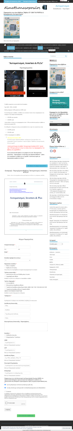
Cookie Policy (29, 428)
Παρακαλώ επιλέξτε (10, 264)
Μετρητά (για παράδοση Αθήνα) (14, 285)
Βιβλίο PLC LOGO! (19, 48)
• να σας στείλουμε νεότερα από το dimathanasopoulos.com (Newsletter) (25, 388)
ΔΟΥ (5, 348)
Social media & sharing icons (29, 430)
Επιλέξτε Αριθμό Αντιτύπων (12, 258)
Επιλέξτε (7, 333)
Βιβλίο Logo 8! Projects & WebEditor (48, 45)
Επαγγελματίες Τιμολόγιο (13, 337)
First (5, 249)
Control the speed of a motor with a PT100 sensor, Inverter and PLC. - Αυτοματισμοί (58, 208)
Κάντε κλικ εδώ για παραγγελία (11, 40)
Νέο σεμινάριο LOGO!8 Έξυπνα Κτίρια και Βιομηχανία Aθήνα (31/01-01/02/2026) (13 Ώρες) (59, 196)
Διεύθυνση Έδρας (9, 355)
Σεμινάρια (35, 48)
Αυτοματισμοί (62, 6)
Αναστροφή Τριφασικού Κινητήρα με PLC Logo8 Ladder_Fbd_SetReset (59, 228)
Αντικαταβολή (10, 283)
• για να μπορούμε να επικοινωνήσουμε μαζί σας (19, 384)
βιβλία (51, 262)
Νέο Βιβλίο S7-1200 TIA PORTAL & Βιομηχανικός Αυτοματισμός (25, 45)
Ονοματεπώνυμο (9, 244)
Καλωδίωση (52, 272)
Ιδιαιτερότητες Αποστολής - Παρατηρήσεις (16, 321)
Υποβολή (8, 409)
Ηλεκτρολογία (49, 48)
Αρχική (9, 45)
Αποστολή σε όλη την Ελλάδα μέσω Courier (18, 274)
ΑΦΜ (5, 340)
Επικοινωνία (56, 48)
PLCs (44, 48)
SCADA (51, 259)
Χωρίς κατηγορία (54, 279)
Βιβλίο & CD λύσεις (11, 268)
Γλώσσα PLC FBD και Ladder (57, 264)
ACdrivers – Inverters (9, 51)
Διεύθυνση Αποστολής (10, 303)
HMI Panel (52, 254)
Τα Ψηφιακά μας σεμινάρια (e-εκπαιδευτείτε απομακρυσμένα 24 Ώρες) (31, 51)
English (52, 51)
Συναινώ (8, 391)
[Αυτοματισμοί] (5, 45)
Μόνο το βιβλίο (10, 265)
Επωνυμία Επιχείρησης (11, 363)
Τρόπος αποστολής (10, 272)
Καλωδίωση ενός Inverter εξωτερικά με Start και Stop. (58, 216)
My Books (40, 48)
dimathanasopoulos (54, 214)
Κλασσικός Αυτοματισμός (56, 274)
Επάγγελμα (7, 371)
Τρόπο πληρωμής (9, 281)
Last (19, 249)
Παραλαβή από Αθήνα (12, 276)
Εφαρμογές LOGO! (28, 48)
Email (6, 252)
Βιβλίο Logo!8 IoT (62, 45)
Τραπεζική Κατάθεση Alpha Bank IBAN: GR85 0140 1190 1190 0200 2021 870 (26, 287)
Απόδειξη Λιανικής (11, 335)
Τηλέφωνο (7, 295)
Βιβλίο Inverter (10, 48)
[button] (37, 166)
